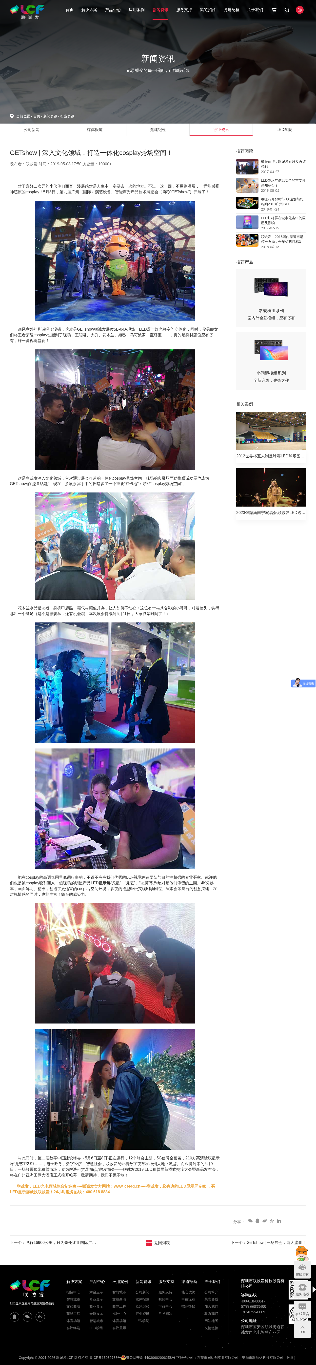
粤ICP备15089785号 (105, 1358)
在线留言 (302, 1314)
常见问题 (165, 1314)
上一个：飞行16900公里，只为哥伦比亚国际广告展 (54, 1242)
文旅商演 (73, 1306)
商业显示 (96, 1306)
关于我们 (255, 10)
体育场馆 (73, 1321)
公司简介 (211, 1292)
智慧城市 (73, 1299)
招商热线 (188, 1306)
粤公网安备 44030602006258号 (150, 1358)
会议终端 (73, 1328)
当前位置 (24, 116)
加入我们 (211, 1306)
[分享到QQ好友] (257, 1220)
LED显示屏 (101, 883)
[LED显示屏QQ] (14, 1317)
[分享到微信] (250, 1220)
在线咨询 (302, 1274)
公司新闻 (142, 1292)
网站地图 (211, 1321)
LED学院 (142, 1321)
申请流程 (188, 1299)
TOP (302, 1332)
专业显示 (96, 1299)
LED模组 (96, 1328)
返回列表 (162, 1243)
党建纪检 (231, 10)
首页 (70, 10)
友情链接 (211, 1328)
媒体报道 (142, 1299)
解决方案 (89, 10)
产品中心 (113, 10)
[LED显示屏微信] (27, 1317)
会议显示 (96, 1314)
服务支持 (184, 10)
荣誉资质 (211, 1299)
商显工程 (73, 1314)
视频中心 (165, 1299)
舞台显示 (96, 1292)
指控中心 (73, 1292)
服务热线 (302, 1294)
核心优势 (188, 1292)
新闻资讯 (160, 10)
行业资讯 (67, 116)
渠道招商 (208, 10)
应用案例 (137, 10)
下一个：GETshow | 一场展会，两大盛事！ (268, 1242)
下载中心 (165, 1306)
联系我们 (211, 1314)
